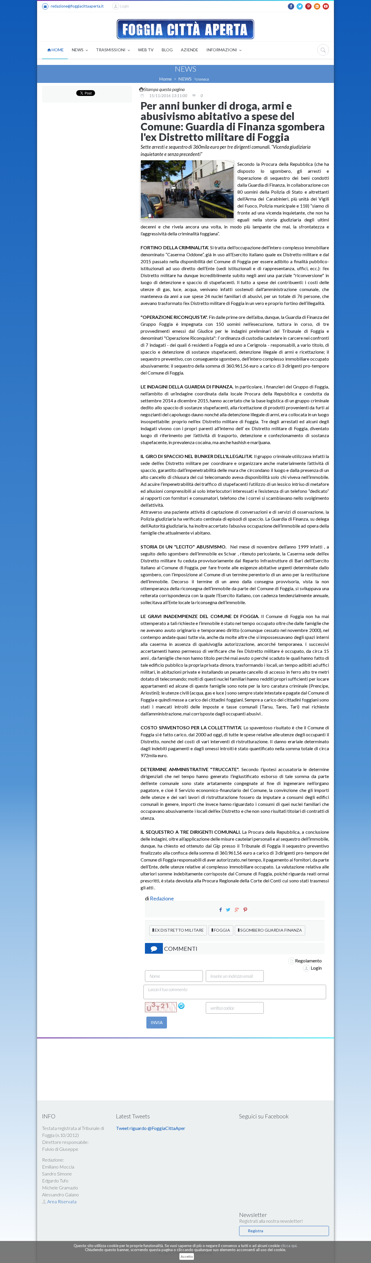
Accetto (187, 1256)
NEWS (78, 49)
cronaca (202, 79)
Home (165, 78)
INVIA (157, 1022)
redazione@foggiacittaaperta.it (77, 6)
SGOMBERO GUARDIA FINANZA (270, 930)
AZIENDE (189, 49)
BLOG (167, 49)
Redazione (162, 898)
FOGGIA (221, 930)
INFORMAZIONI (222, 49)
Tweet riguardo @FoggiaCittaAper (150, 1128)
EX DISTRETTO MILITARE (179, 930)
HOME (57, 49)
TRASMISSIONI (111, 49)
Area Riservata (61, 1201)
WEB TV (146, 49)
